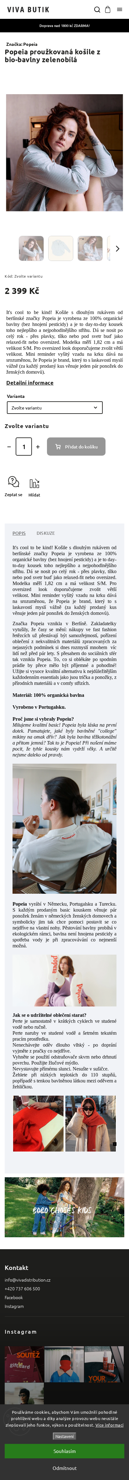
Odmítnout (65, 1468)
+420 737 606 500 (22, 1288)
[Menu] (119, 9)
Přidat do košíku (81, 447)
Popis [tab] (19, 533)
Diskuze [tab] (46, 533)
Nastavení (64, 1436)
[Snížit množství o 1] (9, 447)
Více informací (109, 1425)
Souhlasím (65, 1451)
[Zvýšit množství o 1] (38, 447)
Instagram (14, 1306)
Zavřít (109, 506)
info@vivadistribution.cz (27, 1280)
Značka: (22, 44)
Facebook (14, 1297)
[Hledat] (97, 9)
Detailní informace (30, 382)
